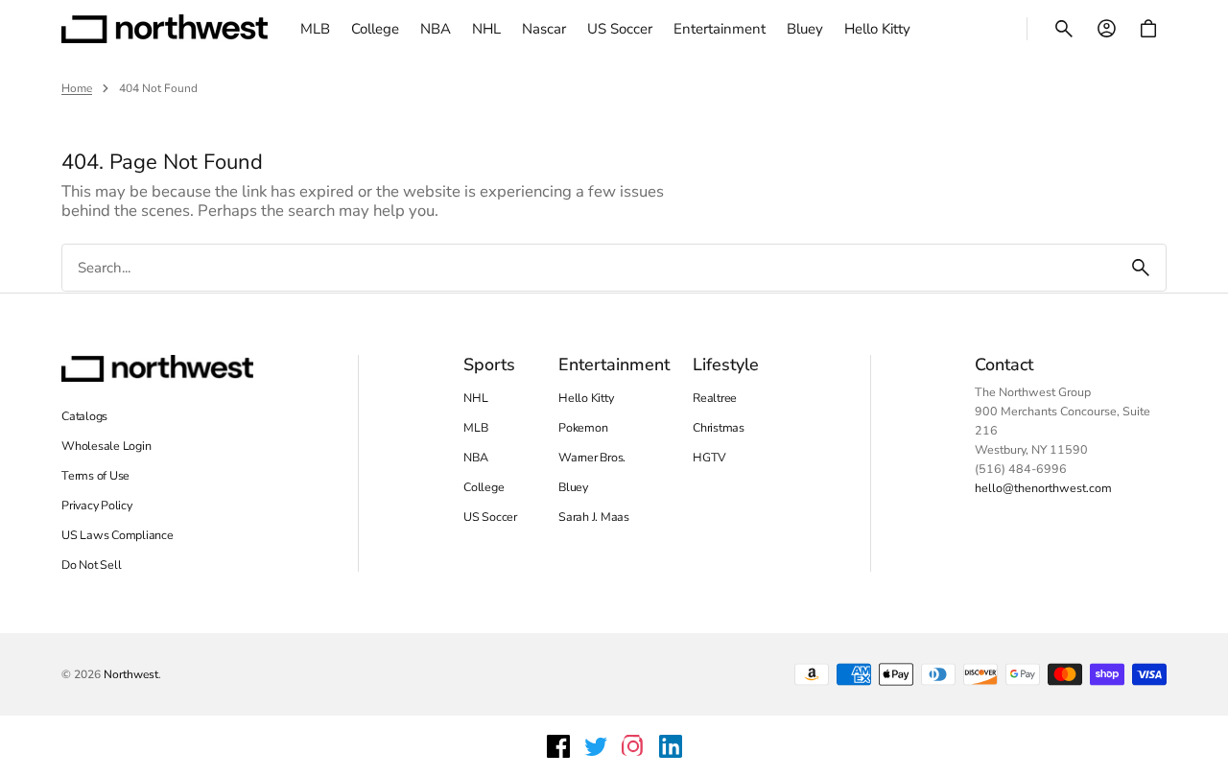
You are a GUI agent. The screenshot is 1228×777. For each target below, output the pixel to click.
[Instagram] (633, 746)
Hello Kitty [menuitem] (877, 28)
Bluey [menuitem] (805, 28)
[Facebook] (558, 746)
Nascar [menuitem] (544, 28)
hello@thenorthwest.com (1043, 488)
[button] (1064, 29)
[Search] (1141, 268)
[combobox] (589, 268)
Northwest (131, 674)
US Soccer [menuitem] (619, 28)
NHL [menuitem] (486, 28)
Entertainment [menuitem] (719, 28)
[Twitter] (595, 746)
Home (76, 88)
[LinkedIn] (670, 746)
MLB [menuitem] (315, 28)
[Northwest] (164, 29)
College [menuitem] (375, 28)
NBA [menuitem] (435, 28)
